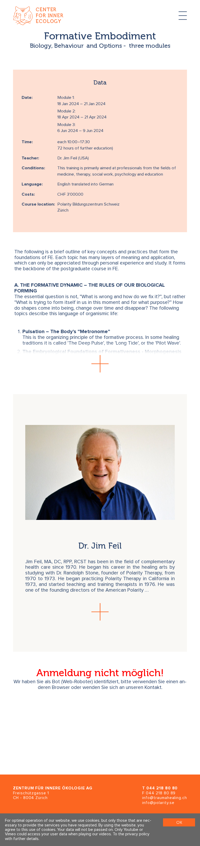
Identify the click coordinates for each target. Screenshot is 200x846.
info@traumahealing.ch (164, 798)
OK (179, 822)
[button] (100, 364)
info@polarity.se (158, 803)
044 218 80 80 (162, 788)
